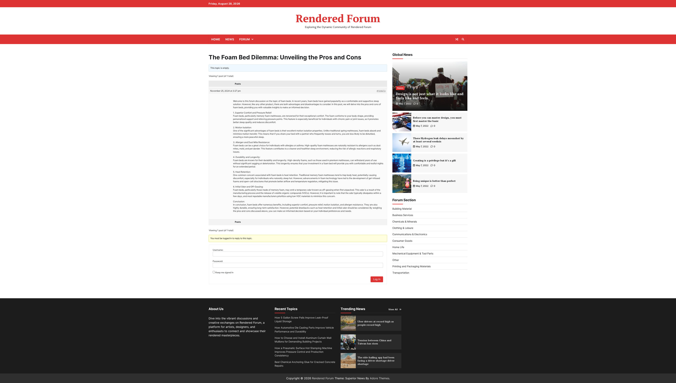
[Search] (463, 39)
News (229, 39)
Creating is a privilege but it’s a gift (434, 160)
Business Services (402, 215)
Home (215, 39)
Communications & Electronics (409, 234)
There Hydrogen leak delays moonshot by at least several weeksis (438, 140)
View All (393, 309)
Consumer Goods (402, 240)
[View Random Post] (456, 39)
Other (395, 259)
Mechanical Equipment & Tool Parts (412, 253)
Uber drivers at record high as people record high (376, 323)
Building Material (402, 208)
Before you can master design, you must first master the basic (437, 119)
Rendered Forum (338, 18)
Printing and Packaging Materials (411, 266)
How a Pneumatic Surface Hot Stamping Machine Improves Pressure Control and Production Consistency (303, 352)
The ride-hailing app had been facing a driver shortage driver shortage (376, 361)
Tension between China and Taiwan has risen (374, 342)
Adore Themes (379, 378)
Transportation (400, 272)
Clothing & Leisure (402, 227)
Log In (376, 279)
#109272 (381, 90)
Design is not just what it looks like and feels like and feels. (430, 96)
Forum (244, 39)
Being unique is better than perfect (434, 181)
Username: (218, 250)
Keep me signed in (224, 272)
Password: (218, 261)
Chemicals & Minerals (404, 221)
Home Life (398, 247)
